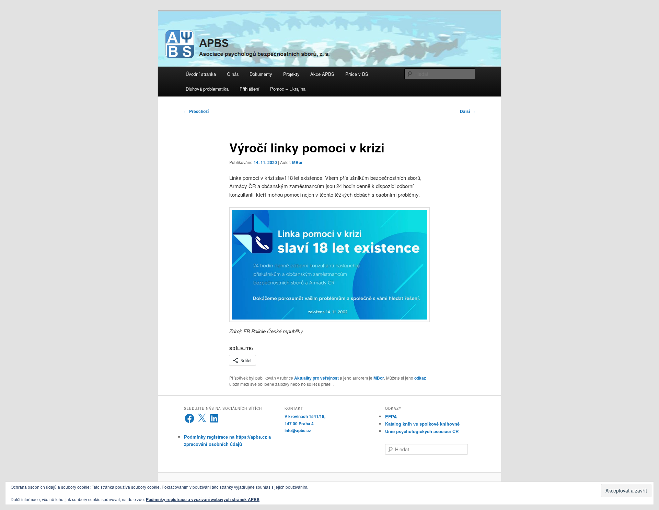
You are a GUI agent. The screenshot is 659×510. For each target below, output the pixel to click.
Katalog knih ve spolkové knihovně (422, 423)
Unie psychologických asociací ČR (422, 431)
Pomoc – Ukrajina (287, 88)
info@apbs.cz (298, 430)
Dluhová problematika (207, 88)
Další (467, 111)
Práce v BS (356, 74)
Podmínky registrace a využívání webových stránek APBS (202, 499)
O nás (233, 74)
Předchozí (196, 111)
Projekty (291, 74)
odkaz (420, 378)
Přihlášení (249, 88)
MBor (297, 162)
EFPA (391, 416)
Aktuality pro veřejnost (316, 378)
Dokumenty (261, 74)
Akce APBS (322, 74)
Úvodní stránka (201, 74)
